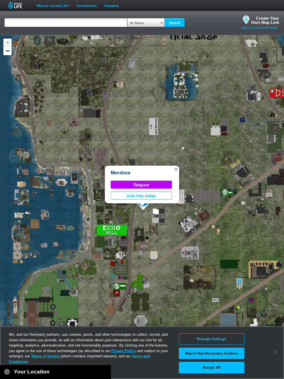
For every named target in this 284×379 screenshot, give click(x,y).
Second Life (18, 5)
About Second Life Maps (259, 28)
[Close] (275, 352)
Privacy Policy (123, 351)
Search (174, 23)
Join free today (141, 195)
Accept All (211, 367)
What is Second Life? (53, 5)
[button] (176, 169)
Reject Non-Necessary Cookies (211, 353)
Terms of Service (45, 356)
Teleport (141, 185)
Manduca (121, 172)
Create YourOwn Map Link (265, 20)
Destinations (87, 5)
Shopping (111, 5)
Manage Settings (211, 339)
